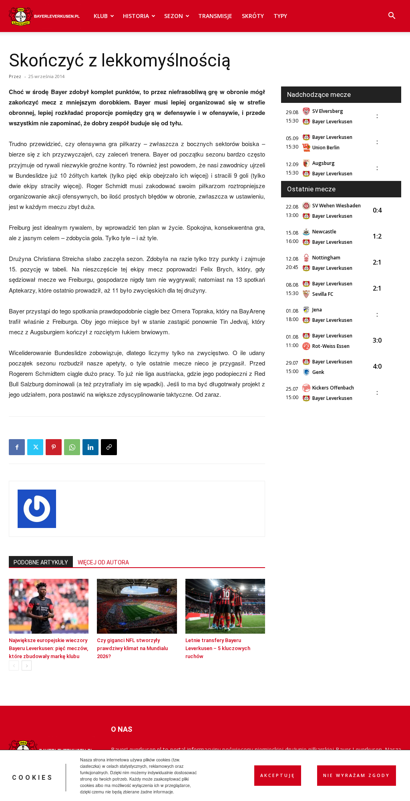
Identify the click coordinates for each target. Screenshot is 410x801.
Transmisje (215, 16)
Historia (136, 16)
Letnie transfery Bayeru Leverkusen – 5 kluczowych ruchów (217, 648)
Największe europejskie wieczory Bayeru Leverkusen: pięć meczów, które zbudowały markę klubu (48, 648)
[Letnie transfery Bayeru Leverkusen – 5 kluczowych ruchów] (225, 606)
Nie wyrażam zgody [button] (356, 775)
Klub (101, 16)
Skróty (253, 16)
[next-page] (27, 665)
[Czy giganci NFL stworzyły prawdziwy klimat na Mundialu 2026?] (137, 606)
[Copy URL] (109, 447)
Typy (280, 16)
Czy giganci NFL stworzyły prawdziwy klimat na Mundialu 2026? (132, 648)
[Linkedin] (90, 447)
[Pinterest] (54, 447)
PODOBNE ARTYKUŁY (41, 562)
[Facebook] (17, 447)
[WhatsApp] (72, 447)
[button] (391, 16)
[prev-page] (14, 665)
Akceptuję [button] (277, 775)
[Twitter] (35, 447)
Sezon (173, 16)
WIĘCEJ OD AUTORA (103, 562)
